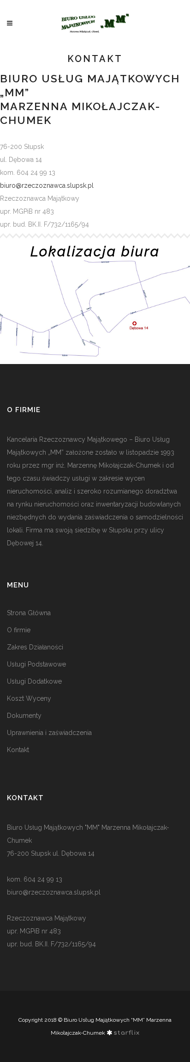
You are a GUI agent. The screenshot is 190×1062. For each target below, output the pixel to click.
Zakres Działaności (35, 647)
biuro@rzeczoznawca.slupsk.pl (47, 185)
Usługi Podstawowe (36, 664)
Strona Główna (29, 613)
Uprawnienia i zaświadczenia (49, 732)
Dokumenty (24, 715)
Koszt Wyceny (29, 698)
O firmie (18, 630)
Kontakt (18, 749)
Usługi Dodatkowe (34, 681)
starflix (126, 1033)
